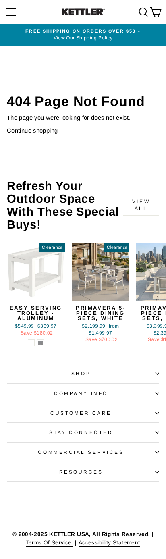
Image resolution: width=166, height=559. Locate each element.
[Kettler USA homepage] (83, 503)
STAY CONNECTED (81, 432)
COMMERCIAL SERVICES (81, 452)
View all (141, 205)
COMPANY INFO (81, 393)
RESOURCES (81, 471)
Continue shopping (32, 130)
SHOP (81, 373)
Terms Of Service (49, 543)
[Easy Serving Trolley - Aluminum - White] (31, 343)
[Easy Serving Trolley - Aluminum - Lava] (40, 343)
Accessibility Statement (109, 543)
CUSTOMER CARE (81, 413)
